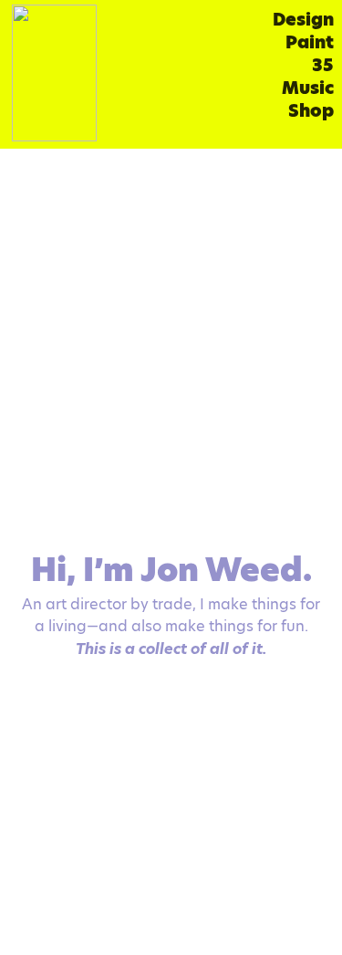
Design (303, 19)
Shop (311, 111)
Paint (309, 42)
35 (323, 65)
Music (308, 88)
